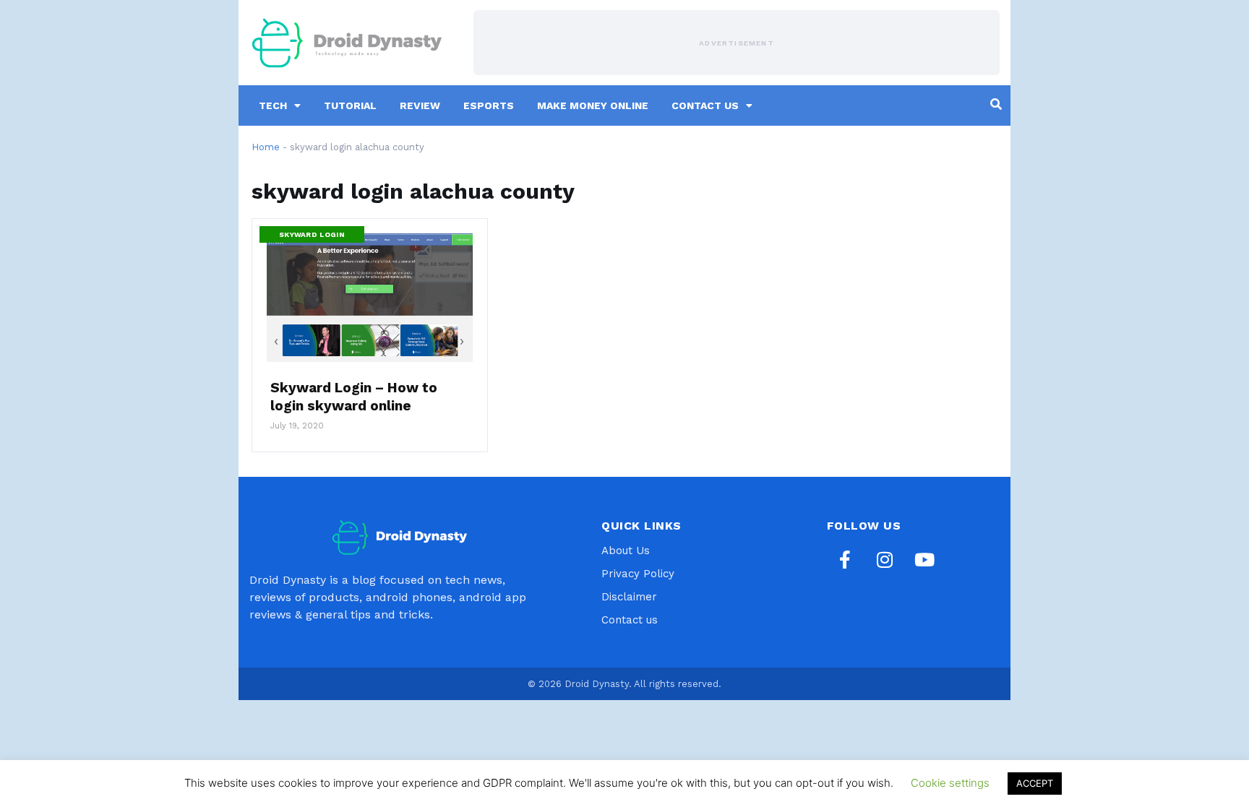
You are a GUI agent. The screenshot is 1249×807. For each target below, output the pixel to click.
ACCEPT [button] (1034, 783)
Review (420, 105)
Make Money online (592, 105)
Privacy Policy (637, 573)
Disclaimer (629, 596)
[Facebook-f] (845, 560)
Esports (488, 105)
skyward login (312, 234)
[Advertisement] (736, 42)
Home (266, 147)
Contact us (705, 105)
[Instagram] (885, 560)
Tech (273, 105)
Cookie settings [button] (950, 783)
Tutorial (350, 105)
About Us (625, 550)
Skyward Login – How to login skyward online (353, 396)
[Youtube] (924, 560)
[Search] (996, 104)
